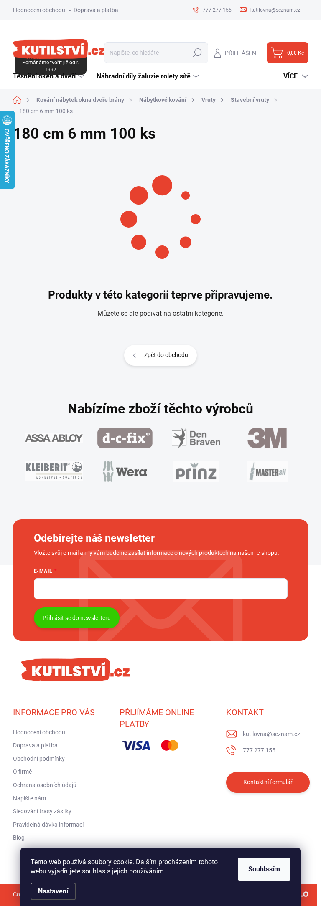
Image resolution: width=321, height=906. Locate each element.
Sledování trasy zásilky (42, 811)
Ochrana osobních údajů (44, 785)
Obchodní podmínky (39, 758)
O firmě (22, 771)
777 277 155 (259, 750)
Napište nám (29, 798)
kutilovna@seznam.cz (271, 734)
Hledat (197, 52)
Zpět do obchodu (166, 355)
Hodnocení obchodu (39, 10)
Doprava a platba (96, 10)
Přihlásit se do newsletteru (77, 618)
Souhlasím (264, 869)
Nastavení (53, 891)
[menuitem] (49, 76)
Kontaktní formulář (268, 782)
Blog (19, 837)
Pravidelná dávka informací (48, 824)
